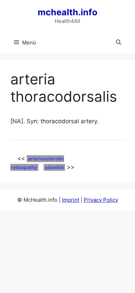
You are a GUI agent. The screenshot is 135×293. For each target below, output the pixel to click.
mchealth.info (67, 12)
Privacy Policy (101, 199)
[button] (118, 42)
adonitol (54, 167)
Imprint (70, 199)
